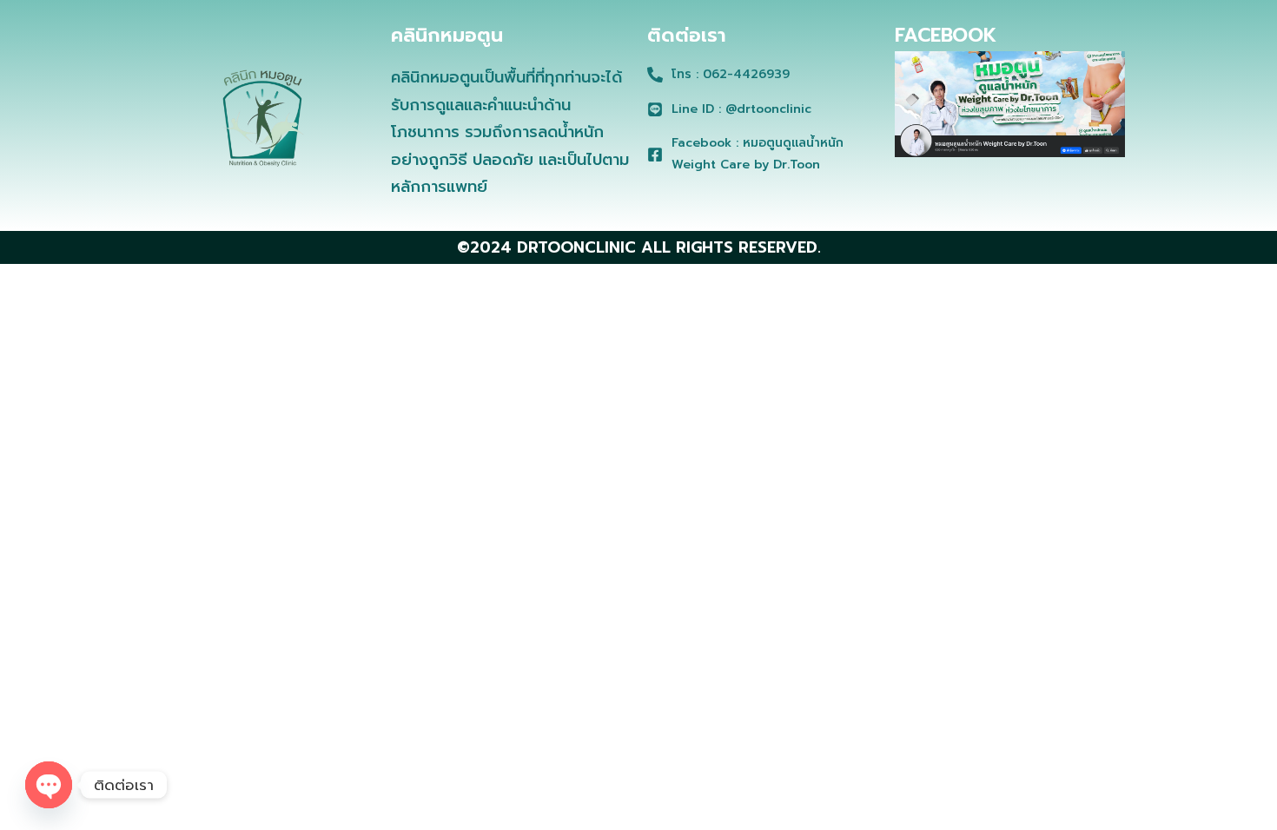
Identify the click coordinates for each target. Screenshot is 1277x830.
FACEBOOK (945, 35)
